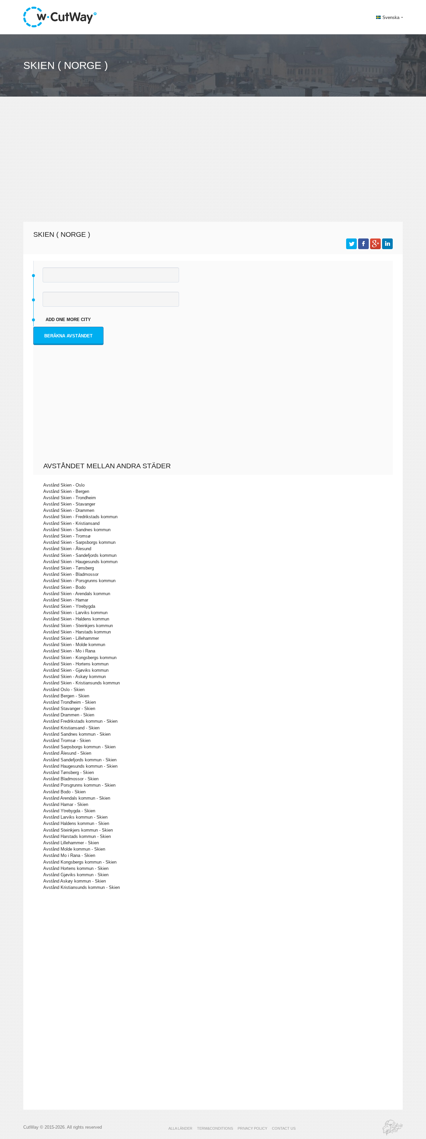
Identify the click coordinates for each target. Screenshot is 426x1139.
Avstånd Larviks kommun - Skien (75, 817)
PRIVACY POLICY (252, 1128)
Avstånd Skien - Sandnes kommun (76, 529)
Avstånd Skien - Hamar (65, 599)
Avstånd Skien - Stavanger (69, 504)
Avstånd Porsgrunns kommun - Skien (79, 785)
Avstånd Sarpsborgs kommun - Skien (79, 746)
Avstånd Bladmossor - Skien (71, 778)
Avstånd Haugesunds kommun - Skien (80, 766)
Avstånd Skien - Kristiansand (71, 523)
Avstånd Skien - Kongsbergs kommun (79, 657)
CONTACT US (284, 1128)
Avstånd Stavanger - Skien (69, 708)
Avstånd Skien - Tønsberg (68, 568)
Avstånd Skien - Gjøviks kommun (75, 670)
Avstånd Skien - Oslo (64, 485)
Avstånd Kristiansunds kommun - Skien (81, 887)
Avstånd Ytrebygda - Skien (69, 810)
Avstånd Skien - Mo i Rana (69, 650)
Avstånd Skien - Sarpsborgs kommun (79, 542)
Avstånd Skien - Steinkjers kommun (78, 625)
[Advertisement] (213, 161)
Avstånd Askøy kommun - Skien (74, 881)
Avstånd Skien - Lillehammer (71, 638)
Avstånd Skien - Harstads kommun (77, 631)
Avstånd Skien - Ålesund (67, 548)
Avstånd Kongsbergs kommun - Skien (79, 862)
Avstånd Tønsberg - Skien (68, 772)
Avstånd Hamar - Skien (65, 804)
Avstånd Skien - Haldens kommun (76, 618)
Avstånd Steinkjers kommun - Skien (78, 830)
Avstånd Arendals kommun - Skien (76, 798)
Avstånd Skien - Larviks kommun (75, 612)
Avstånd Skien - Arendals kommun (76, 593)
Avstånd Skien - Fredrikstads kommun (80, 516)
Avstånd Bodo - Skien (64, 791)
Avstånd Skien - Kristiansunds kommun (81, 682)
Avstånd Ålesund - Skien (67, 753)
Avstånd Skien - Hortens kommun (75, 663)
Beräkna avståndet (68, 335)
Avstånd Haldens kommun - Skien (76, 823)
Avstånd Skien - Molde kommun (74, 644)
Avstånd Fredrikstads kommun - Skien (80, 721)
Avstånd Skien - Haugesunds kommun (80, 561)
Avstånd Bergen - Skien (66, 695)
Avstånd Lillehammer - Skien (71, 842)
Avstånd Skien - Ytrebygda (69, 606)
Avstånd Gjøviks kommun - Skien (75, 874)
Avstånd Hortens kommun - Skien (75, 868)
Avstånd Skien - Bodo (64, 587)
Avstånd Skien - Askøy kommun (74, 676)
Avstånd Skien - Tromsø (67, 536)
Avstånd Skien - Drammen (68, 510)
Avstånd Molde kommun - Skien (74, 849)
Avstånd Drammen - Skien (68, 714)
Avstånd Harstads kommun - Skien (77, 836)
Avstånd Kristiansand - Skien (71, 727)
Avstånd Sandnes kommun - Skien (76, 734)
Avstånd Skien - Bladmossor (71, 574)
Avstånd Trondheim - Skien (69, 702)
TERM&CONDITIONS (215, 1128)
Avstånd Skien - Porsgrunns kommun (79, 580)
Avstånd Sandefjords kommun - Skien (79, 759)
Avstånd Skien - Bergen (66, 491)
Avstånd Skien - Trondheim (69, 497)
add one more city (68, 319)
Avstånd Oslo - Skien (64, 689)
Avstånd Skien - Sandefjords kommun (79, 555)
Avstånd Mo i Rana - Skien (69, 855)
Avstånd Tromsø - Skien (67, 740)
